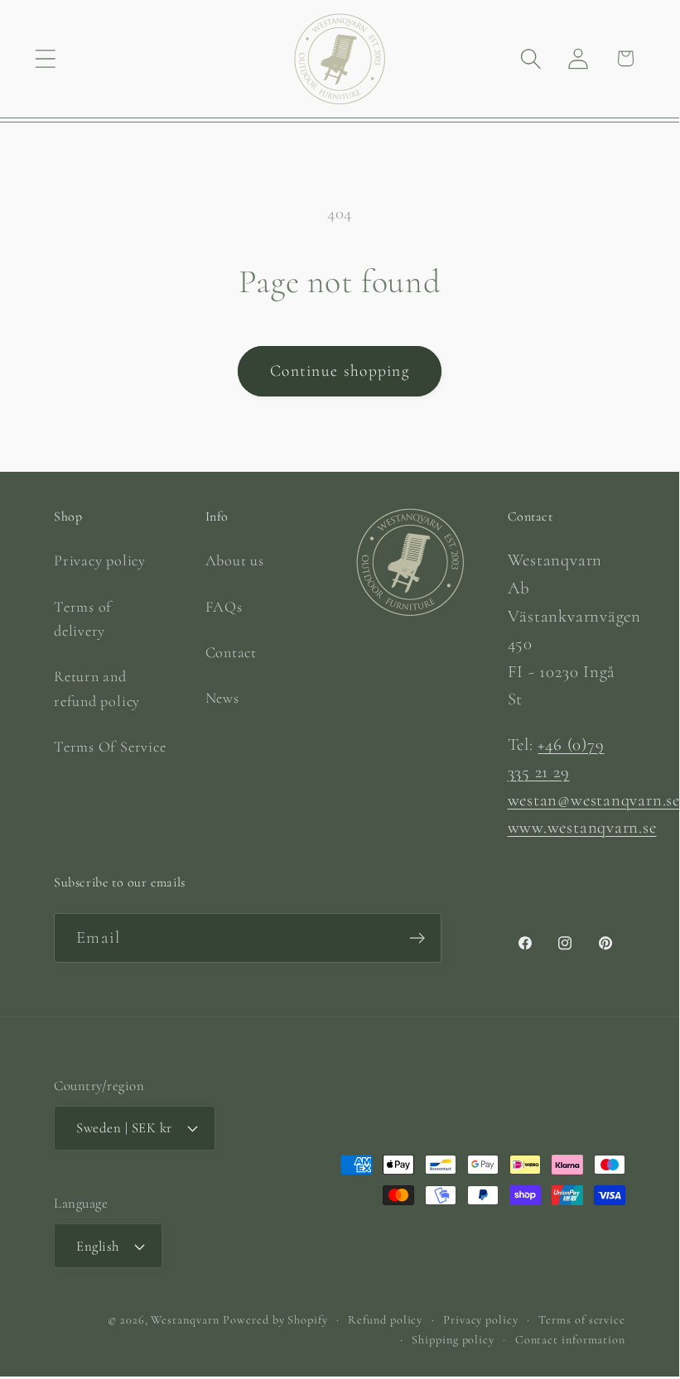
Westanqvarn (185, 1320)
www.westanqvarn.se (582, 827)
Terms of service (581, 1320)
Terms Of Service (110, 747)
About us (234, 560)
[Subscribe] (417, 938)
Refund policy (385, 1320)
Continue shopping (339, 371)
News (222, 698)
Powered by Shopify (275, 1320)
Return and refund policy (97, 688)
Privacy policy (100, 560)
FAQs (224, 607)
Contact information (570, 1340)
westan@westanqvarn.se (594, 800)
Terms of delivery (83, 619)
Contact (231, 652)
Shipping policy (453, 1340)
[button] (45, 58)
